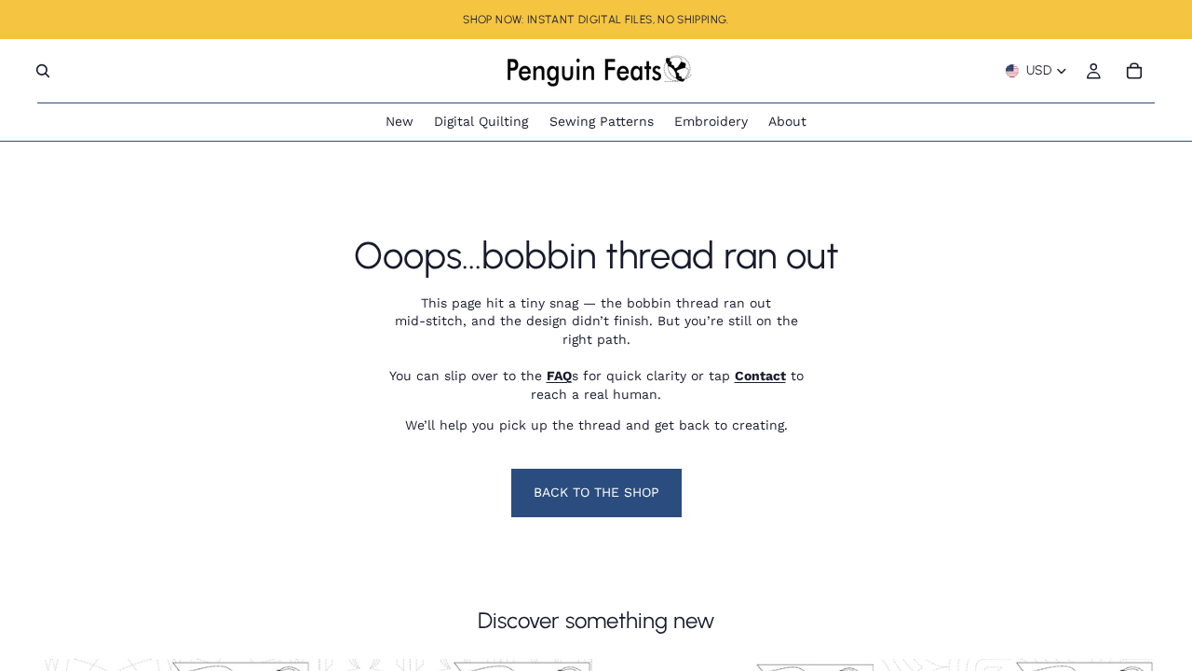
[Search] (42, 70)
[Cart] (1134, 70)
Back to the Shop (596, 492)
